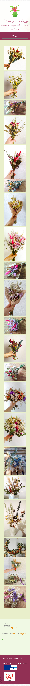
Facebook (14, 634)
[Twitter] (1, 680)
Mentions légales (21, 663)
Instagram (22, 634)
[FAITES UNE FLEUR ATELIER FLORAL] (6, 639)
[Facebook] (1, 678)
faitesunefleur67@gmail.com (10, 628)
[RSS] (1, 682)
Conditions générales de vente (12, 658)
